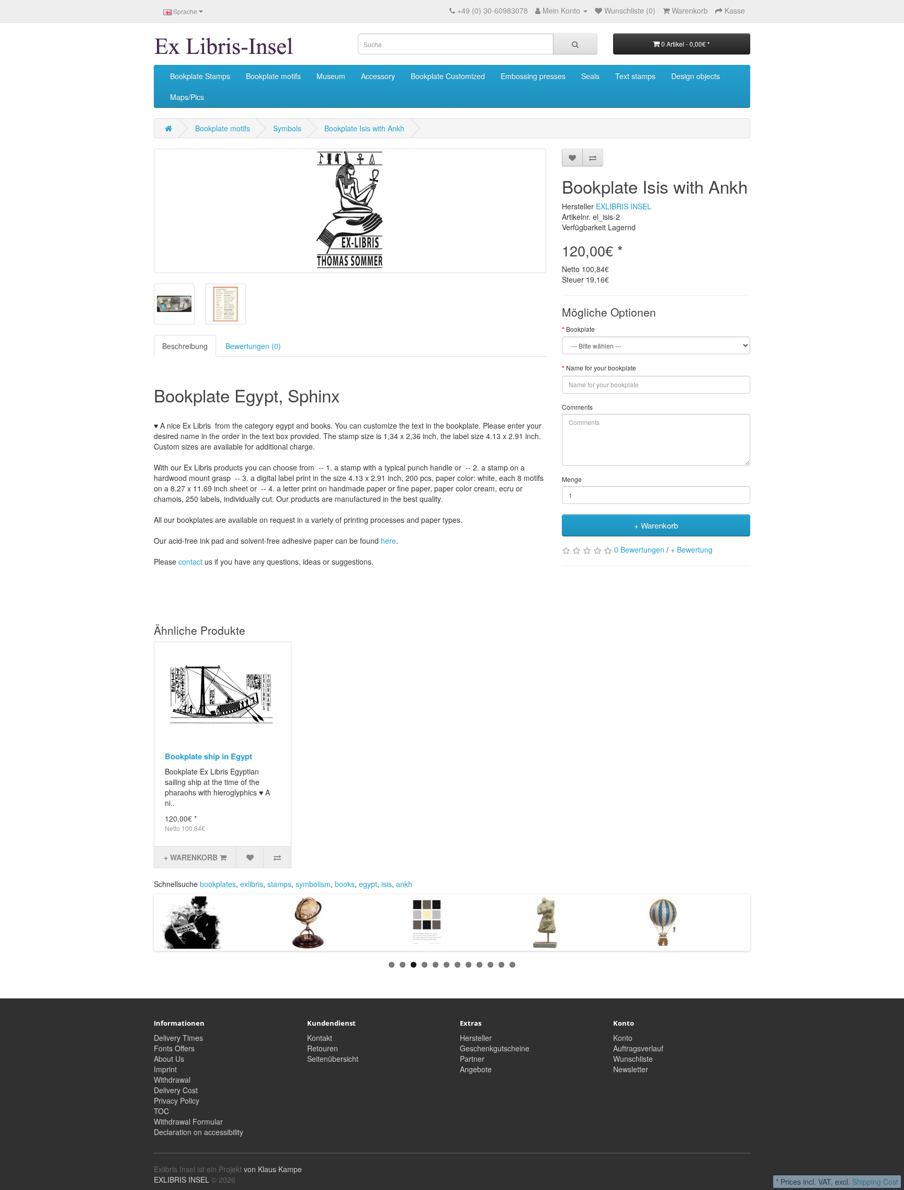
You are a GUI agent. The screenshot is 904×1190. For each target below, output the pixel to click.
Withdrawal (172, 1079)
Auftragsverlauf (638, 1048)
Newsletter (630, 1069)
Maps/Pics (187, 97)
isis (386, 884)
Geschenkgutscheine (494, 1048)
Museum (331, 76)
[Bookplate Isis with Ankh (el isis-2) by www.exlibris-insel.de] (350, 211)
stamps (279, 884)
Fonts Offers (174, 1048)
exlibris (251, 884)
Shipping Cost (875, 1181)
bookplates (218, 884)
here (388, 540)
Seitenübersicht (332, 1058)
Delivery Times (178, 1037)
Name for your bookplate (601, 367)
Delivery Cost (176, 1090)
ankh (404, 884)
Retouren (322, 1048)
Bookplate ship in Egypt (208, 756)
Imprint (165, 1069)
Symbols (287, 128)
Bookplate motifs (273, 76)
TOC (161, 1111)
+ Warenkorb (656, 525)
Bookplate (580, 328)
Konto (622, 1037)
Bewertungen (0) (253, 346)
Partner (472, 1058)
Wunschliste (633, 1058)
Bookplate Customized (448, 76)
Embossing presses (533, 76)
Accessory (378, 76)
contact (190, 561)
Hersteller (476, 1037)
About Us (169, 1058)
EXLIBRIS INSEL (623, 206)
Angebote (476, 1069)
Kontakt (319, 1037)
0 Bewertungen (639, 549)
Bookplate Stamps (200, 76)
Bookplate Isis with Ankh (364, 128)
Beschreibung (185, 346)
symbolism (313, 884)
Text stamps (635, 76)
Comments (577, 406)
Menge (572, 479)
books (345, 884)
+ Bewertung (692, 549)
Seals (590, 76)
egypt (368, 884)
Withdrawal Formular (188, 1121)
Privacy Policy (176, 1100)
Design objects (695, 76)
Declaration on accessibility (198, 1132)
